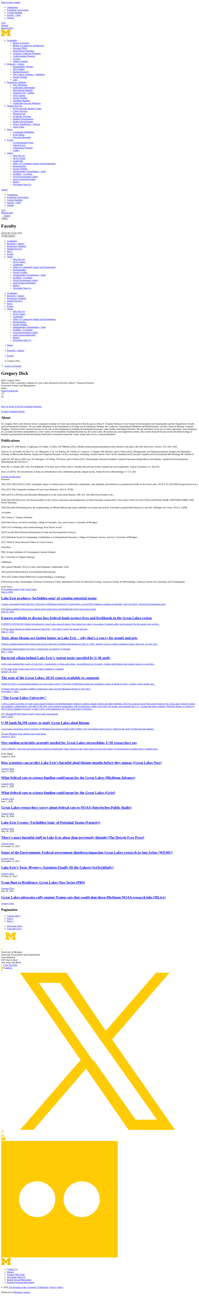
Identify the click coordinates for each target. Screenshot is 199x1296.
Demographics (19, 166)
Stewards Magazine (22, 137)
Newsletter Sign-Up (22, 184)
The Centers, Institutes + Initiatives (29, 74)
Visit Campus (19, 95)
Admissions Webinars (23, 148)
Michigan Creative (21, 1292)
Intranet (4, 25)
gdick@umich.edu (9, 391)
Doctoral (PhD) (20, 48)
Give (3, 23)
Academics (12, 40)
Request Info (7, 28)
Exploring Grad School (17, 10)
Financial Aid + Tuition (23, 93)
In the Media (18, 134)
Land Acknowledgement (24, 179)
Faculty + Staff (14, 15)
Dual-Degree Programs (23, 51)
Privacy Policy (56, 1287)
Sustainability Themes (23, 66)
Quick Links (18, 127)
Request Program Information (20, 1282)
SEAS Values (19, 158)
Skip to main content (10, 2)
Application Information (24, 87)
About (10, 153)
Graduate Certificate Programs (27, 53)
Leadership (18, 161)
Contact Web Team (16, 1274)
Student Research (21, 72)
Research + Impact (15, 64)
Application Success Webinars (27, 103)
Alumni (10, 18)
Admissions (12, 7)
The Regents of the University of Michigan (28, 1287)
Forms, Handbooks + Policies (26, 124)
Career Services (20, 111)
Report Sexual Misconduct (19, 1280)
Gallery (16, 150)
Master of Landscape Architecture (28, 45)
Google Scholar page (11, 476)
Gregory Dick (7, 769)
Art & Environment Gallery (25, 176)
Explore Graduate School (12, 411)
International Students (23, 90)
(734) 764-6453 (10, 965)
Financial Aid (19, 114)
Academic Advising (22, 116)
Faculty (10, 355)
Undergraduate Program (24, 56)
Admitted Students (21, 100)
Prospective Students (16, 82)
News (9, 129)
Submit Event (19, 145)
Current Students (14, 12)
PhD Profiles (19, 69)
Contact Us (12, 1269)
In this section (8, 236)
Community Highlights (23, 132)
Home (10, 345)
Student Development (23, 121)
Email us (8, 968)
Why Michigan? (20, 85)
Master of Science (21, 43)
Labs (15, 79)
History (16, 182)
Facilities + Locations (22, 174)
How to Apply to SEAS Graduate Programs (21, 406)
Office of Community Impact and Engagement (34, 163)
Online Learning (20, 61)
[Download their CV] (99, 399)
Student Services (14, 106)
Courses (16, 58)
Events (10, 140)
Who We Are (19, 155)
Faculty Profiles (20, 77)
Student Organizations (23, 119)
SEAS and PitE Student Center (27, 108)
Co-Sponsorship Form (23, 142)
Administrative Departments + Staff (29, 171)
